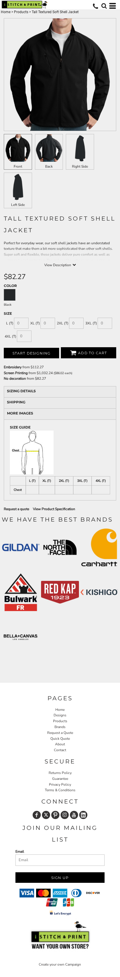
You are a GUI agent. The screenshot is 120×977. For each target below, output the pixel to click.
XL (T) (35, 323)
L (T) (9, 323)
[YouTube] (74, 815)
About (60, 744)
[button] (104, 6)
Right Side (80, 166)
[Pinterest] (55, 815)
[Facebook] (37, 815)
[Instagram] (65, 815)
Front (18, 166)
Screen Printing (16, 373)
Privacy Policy (60, 784)
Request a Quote (60, 732)
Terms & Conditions (60, 790)
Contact (60, 750)
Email (19, 851)
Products (21, 12)
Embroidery (13, 367)
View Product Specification (54, 509)
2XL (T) (62, 323)
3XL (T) (91, 323)
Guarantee (60, 778)
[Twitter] (46, 815)
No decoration (15, 378)
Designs (60, 715)
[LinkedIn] (83, 815)
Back (49, 166)
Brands (60, 727)
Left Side (18, 204)
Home (5, 12)
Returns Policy (60, 772)
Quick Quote (60, 738)
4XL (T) (10, 336)
